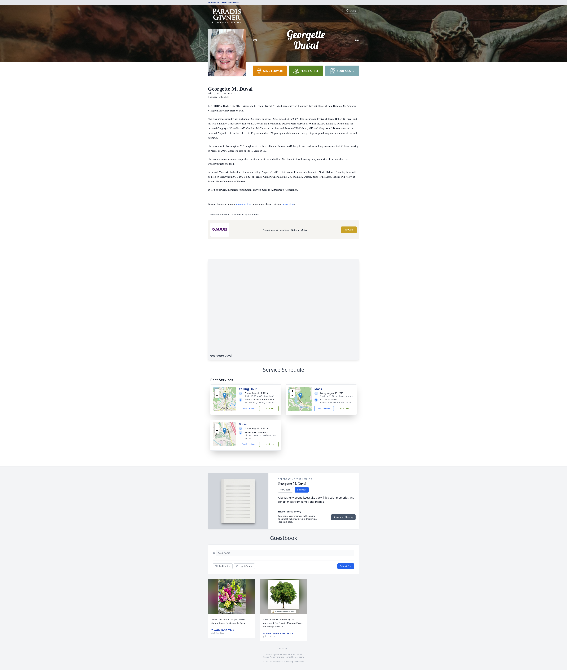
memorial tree (243, 204)
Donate (348, 229)
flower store (288, 204)
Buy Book (301, 489)
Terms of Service (291, 657)
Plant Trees (269, 408)
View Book (285, 489)
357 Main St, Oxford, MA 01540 (260, 402)
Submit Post (346, 566)
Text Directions (248, 408)
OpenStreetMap (286, 661)
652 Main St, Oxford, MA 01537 (335, 402)
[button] (225, 396)
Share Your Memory (343, 517)
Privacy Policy (275, 657)
